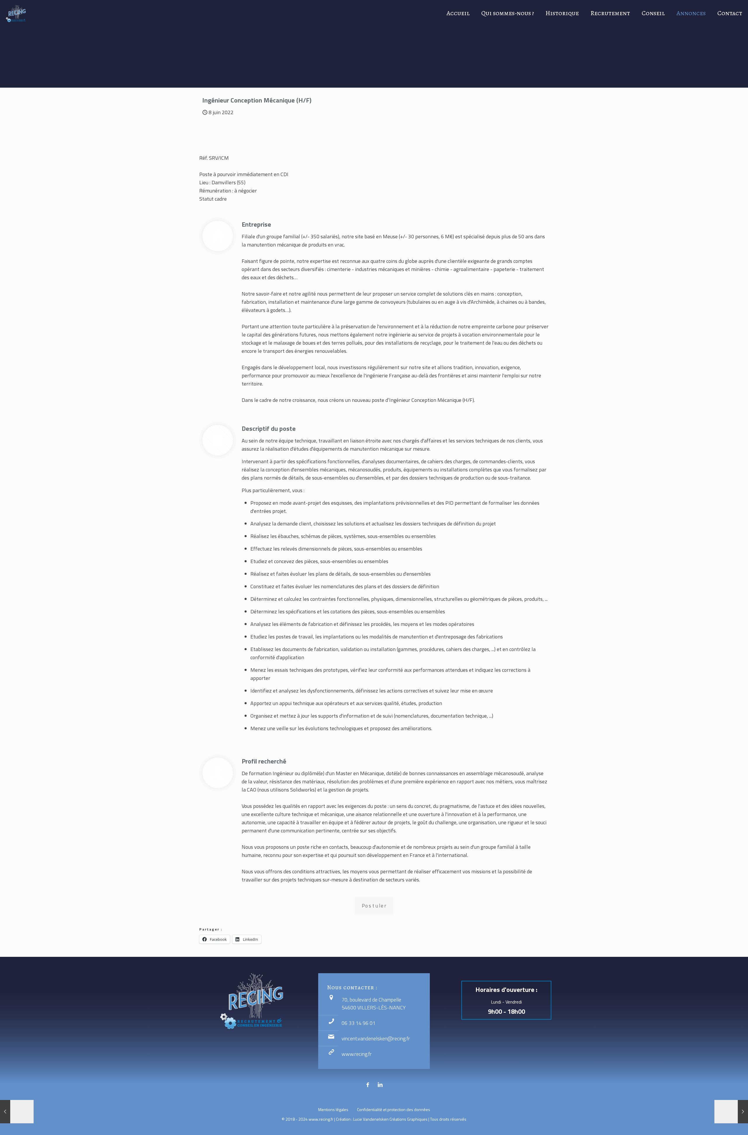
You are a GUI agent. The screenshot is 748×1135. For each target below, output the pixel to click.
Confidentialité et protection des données (393, 1109)
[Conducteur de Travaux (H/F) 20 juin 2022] (731, 1111)
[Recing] (16, 13)
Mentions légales (333, 1109)
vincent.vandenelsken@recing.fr (376, 1038)
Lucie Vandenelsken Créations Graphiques (390, 1119)
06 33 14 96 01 (358, 1023)
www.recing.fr (357, 1054)
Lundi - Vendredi (506, 1001)
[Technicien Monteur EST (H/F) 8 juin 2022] (17, 1111)
